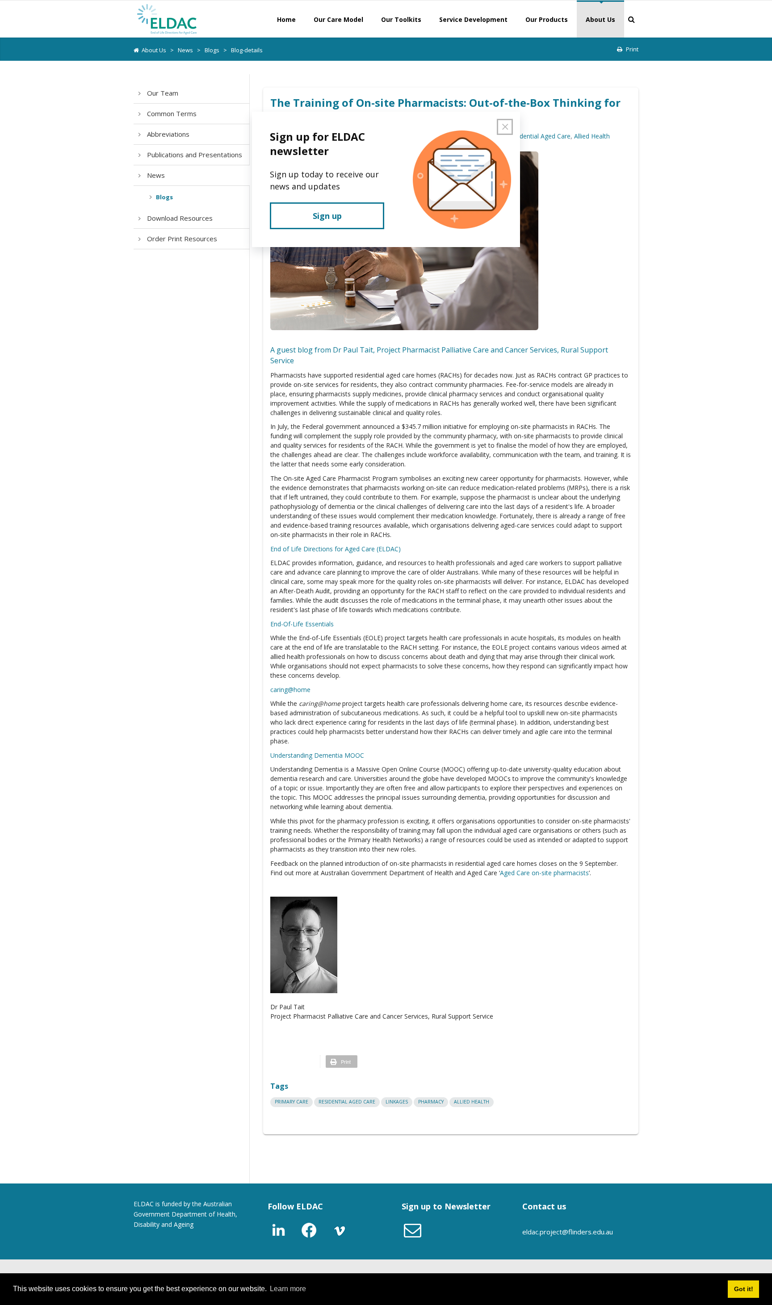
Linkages (397, 1102)
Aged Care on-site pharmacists (544, 873)
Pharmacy (431, 1102)
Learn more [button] (288, 1288)
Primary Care (291, 1102)
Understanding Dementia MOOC (317, 755)
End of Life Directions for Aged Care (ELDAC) (335, 549)
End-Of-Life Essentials (302, 624)
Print (632, 49)
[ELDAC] (167, 18)
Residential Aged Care (539, 136)
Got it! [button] (743, 1288)
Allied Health (592, 136)
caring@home (290, 689)
